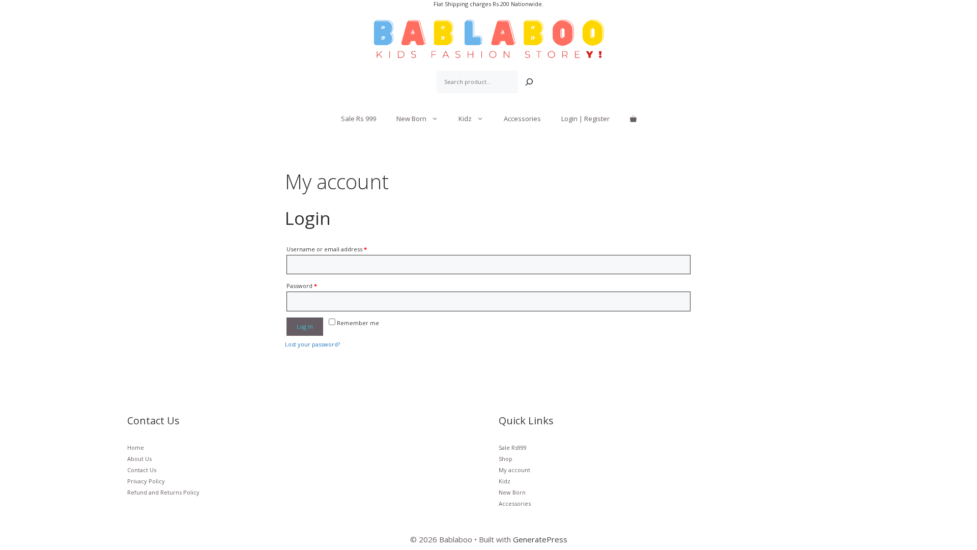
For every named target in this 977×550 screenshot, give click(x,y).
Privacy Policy (146, 481)
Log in (305, 326)
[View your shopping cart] (633, 118)
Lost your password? (312, 344)
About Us (139, 458)
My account (514, 470)
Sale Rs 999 (358, 118)
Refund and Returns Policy (163, 492)
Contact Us (141, 470)
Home (135, 447)
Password (301, 286)
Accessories (522, 118)
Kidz (465, 118)
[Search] (529, 82)
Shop (505, 458)
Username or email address (326, 249)
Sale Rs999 (513, 447)
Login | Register (585, 118)
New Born (411, 118)
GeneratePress (540, 539)
